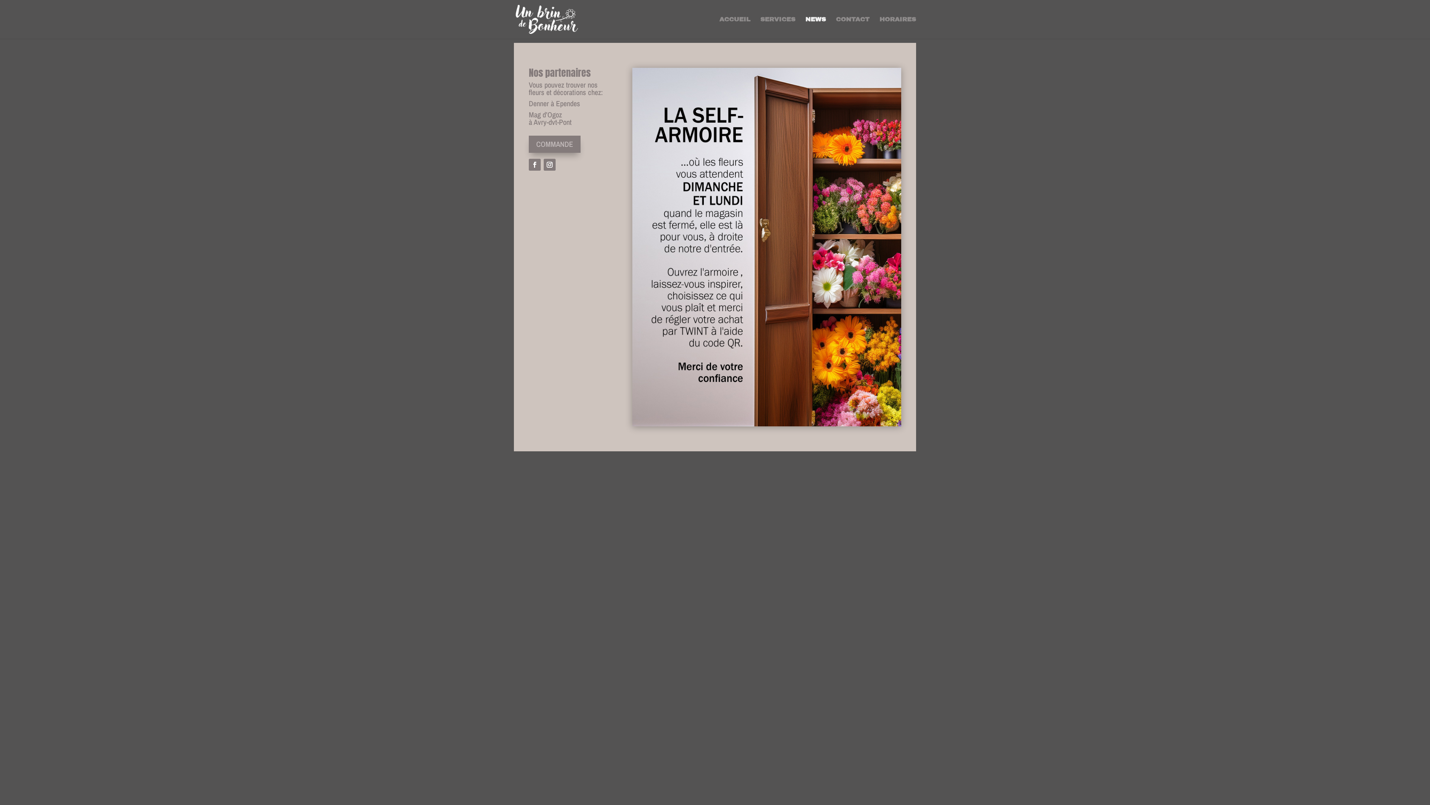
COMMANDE (554, 144)
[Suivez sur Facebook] (535, 165)
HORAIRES (898, 20)
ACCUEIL (734, 20)
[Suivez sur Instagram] (550, 165)
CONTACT (853, 20)
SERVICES (777, 20)
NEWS (815, 20)
